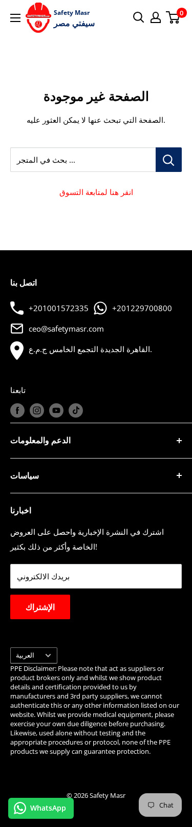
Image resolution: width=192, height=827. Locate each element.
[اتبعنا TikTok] (76, 410)
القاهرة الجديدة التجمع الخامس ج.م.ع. (90, 349)
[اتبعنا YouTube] (56, 410)
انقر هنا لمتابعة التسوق (96, 192)
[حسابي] (156, 17)
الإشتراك (40, 607)
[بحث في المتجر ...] (169, 159)
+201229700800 (142, 308)
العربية (25, 655)
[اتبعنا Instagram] (37, 410)
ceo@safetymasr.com (66, 328)
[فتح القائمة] (15, 18)
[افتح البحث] (138, 17)
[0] (173, 17)
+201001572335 (59, 308)
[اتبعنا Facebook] (17, 410)
